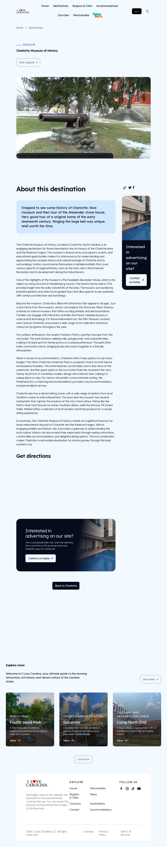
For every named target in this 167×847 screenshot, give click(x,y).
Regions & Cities (82, 6)
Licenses (88, 831)
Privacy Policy (103, 833)
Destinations (60, 6)
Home (45, 6)
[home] (21, 11)
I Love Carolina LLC (44, 831)
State (19, 27)
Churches (63, 15)
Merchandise (81, 15)
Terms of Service (126, 833)
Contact (74, 809)
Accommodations (107, 6)
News (93, 794)
